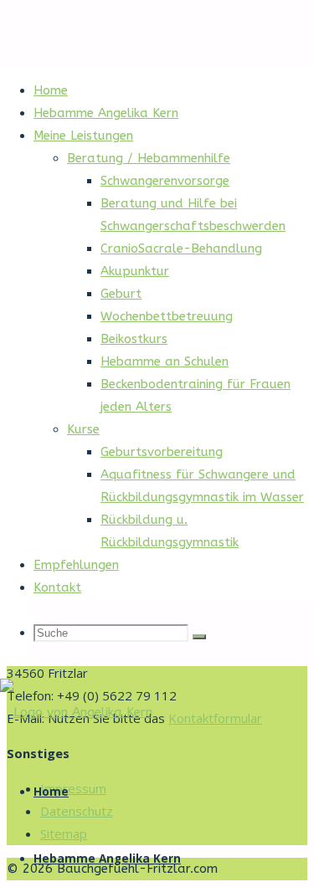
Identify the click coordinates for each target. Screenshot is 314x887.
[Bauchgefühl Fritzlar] (76, 712)
